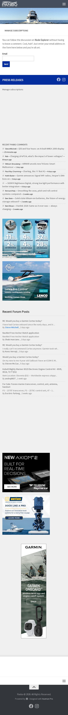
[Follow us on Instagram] (64, 79)
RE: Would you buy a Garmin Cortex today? (22, 320)
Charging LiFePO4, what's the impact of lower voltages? (36, 156)
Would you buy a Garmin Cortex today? (21, 357)
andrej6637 (10, 378)
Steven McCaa (12, 363)
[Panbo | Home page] (12, 4)
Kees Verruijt (11, 351)
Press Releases (12, 80)
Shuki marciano (12, 339)
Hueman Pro (47, 699)
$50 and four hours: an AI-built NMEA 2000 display (41, 148)
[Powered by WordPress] (27, 699)
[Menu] (64, 4)
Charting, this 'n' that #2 (34, 171)
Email (4, 53)
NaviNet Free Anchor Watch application (21, 332)
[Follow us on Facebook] (59, 79)
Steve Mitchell (12, 327)
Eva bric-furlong (12, 393)
